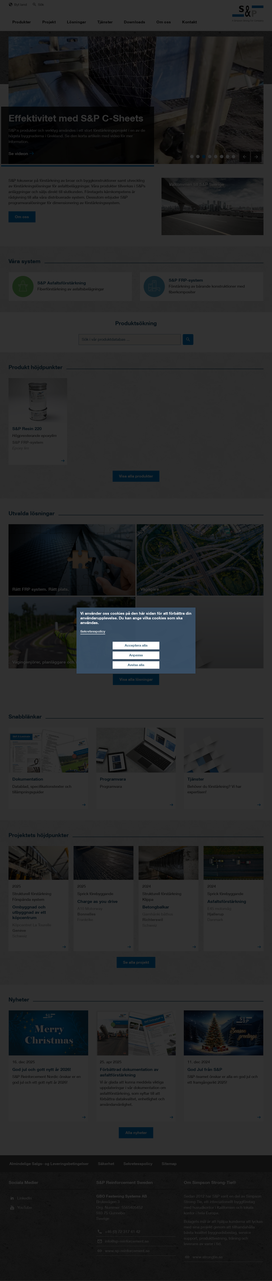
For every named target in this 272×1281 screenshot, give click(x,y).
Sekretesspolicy (92, 631)
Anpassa (136, 655)
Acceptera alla (136, 645)
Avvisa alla (136, 665)
